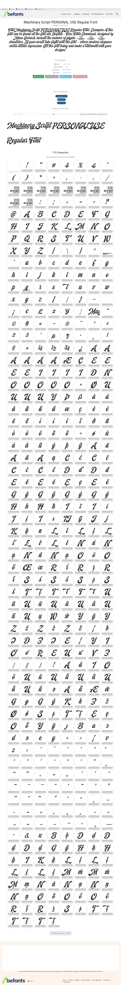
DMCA (77, 980)
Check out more (52, 76)
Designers (77, 14)
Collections (86, 14)
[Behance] (28, 981)
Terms (65, 980)
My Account (20, 9)
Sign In (5, 9)
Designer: (57, 70)
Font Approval (96, 980)
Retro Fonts (61, 99)
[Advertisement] (60, 958)
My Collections (30, 9)
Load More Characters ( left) (60, 933)
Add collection (66, 76)
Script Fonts (61, 103)
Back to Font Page (81, 76)
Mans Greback (63, 25)
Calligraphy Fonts (61, 96)
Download (39, 77)
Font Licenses (85, 980)
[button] (117, 14)
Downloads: (59, 67)
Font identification (97, 14)
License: (57, 72)
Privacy (71, 980)
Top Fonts (66, 982)
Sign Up (11, 9)
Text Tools (108, 14)
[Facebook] (31, 981)
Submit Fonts (40, 9)
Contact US (106, 980)
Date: (57, 64)
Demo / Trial (66, 72)
